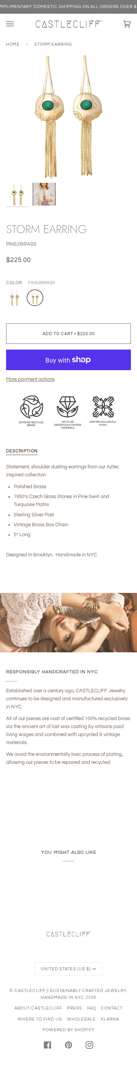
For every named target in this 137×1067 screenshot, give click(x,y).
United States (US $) (66, 969)
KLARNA (110, 1019)
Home (13, 44)
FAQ (91, 1008)
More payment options (30, 379)
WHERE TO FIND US (40, 1019)
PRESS (74, 1008)
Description (22, 451)
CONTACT (112, 1008)
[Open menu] (17, 24)
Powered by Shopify (69, 1030)
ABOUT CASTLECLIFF (38, 1008)
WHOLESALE (81, 1019)
